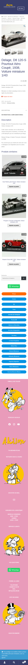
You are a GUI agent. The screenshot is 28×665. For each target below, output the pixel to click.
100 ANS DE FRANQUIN (14, 314)
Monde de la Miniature (13, 16)
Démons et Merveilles (14, 325)
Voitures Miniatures (14, 351)
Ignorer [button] (3, 657)
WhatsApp (15, 286)
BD (14, 304)
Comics (14, 299)
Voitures (9, 18)
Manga (14, 293)
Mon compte (4, 662)
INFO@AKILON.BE (14, 591)
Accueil (5, 16)
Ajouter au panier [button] (14, 186)
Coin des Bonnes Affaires (14, 371)
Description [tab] (5, 110)
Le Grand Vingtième (14, 340)
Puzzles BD (14, 319)
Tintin (14, 309)
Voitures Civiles (16, 18)
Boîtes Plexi (14, 345)
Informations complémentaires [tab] (12, 114)
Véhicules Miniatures (14, 356)
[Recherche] (23, 278)
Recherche (4, 275)
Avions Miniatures (14, 366)
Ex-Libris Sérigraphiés (14, 330)
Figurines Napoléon (14, 361)
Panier (22, 661)
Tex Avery (14, 335)
